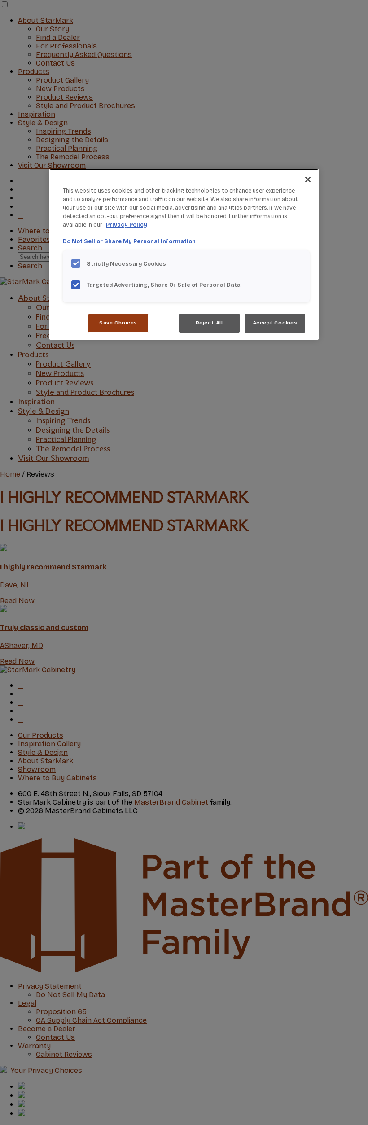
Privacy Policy (126, 224)
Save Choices (118, 323)
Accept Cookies (275, 323)
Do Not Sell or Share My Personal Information (129, 241)
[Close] (308, 179)
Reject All (209, 323)
